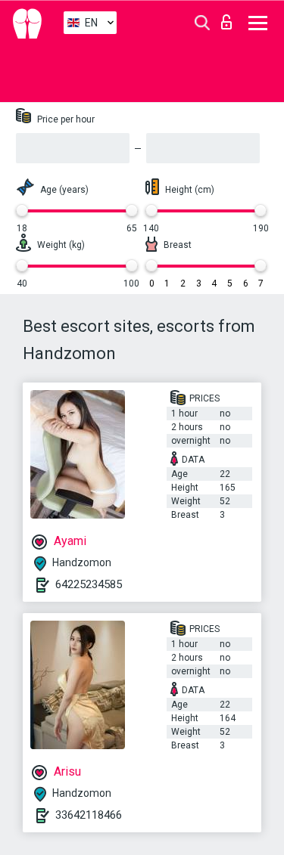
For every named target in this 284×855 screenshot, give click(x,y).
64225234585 (88, 584)
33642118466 (88, 815)
